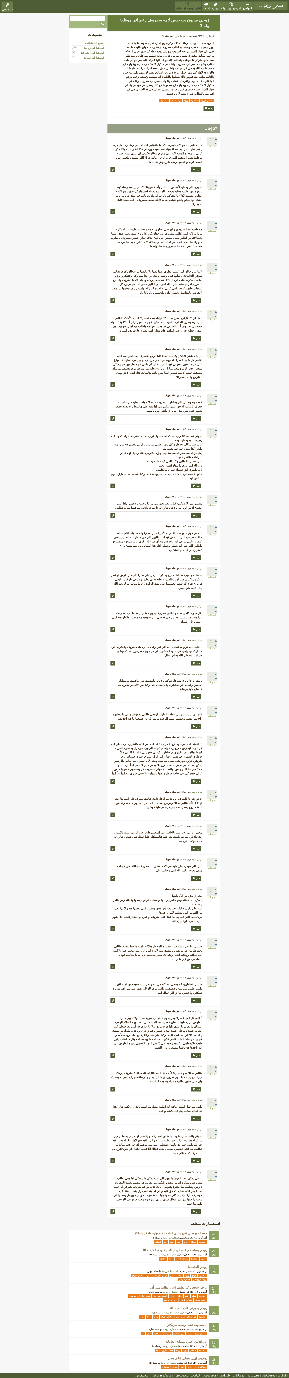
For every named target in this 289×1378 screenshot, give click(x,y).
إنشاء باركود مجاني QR (163, 1375)
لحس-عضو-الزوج (160, 1296)
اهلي (179, 1242)
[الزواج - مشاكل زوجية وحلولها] (270, 6)
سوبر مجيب (253, 1375)
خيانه (180, 1276)
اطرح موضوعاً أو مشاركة (188, 8)
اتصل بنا (282, 1375)
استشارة (194, 100)
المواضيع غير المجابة (231, 8)
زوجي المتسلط (197, 1267)
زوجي (203, 1259)
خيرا (175, 1334)
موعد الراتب (239, 1375)
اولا (157, 1350)
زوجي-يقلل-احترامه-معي (157, 1276)
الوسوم (215, 8)
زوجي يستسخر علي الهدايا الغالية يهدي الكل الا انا (175, 1250)
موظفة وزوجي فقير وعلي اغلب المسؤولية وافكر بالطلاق (170, 1233)
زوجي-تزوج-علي (199, 1279)
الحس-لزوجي (184, 1279)
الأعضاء (206, 8)
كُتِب (212, 36)
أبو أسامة (195, 1375)
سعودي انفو (182, 1375)
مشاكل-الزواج (207, 100)
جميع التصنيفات (94, 42)
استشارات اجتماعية (92, 52)
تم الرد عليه (197, 138)
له (143, 1334)
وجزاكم (168, 1334)
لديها (182, 1334)
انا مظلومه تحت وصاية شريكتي (187, 1325)
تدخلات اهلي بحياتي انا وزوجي (187, 1358)
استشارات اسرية (94, 57)
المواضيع (247, 8)
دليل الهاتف (225, 1375)
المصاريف (164, 100)
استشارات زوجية (179, 36)
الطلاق (158, 1242)
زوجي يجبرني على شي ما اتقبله (186, 1308)
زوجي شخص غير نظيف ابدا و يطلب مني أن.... (177, 1287)
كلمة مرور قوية (142, 1375)
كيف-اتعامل (176, 100)
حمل (149, 1334)
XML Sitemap (269, 1375)
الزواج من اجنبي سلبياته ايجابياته (186, 1341)
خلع (165, 1242)
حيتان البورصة (210, 1375)
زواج (194, 1276)
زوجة (186, 100)
